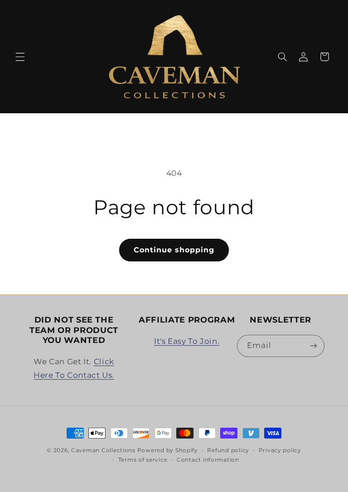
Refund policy (228, 450)
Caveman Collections (103, 450)
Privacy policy (280, 450)
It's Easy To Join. (186, 341)
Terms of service (143, 460)
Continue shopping (174, 250)
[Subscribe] (313, 346)
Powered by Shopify (167, 450)
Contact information (208, 460)
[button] (20, 56)
